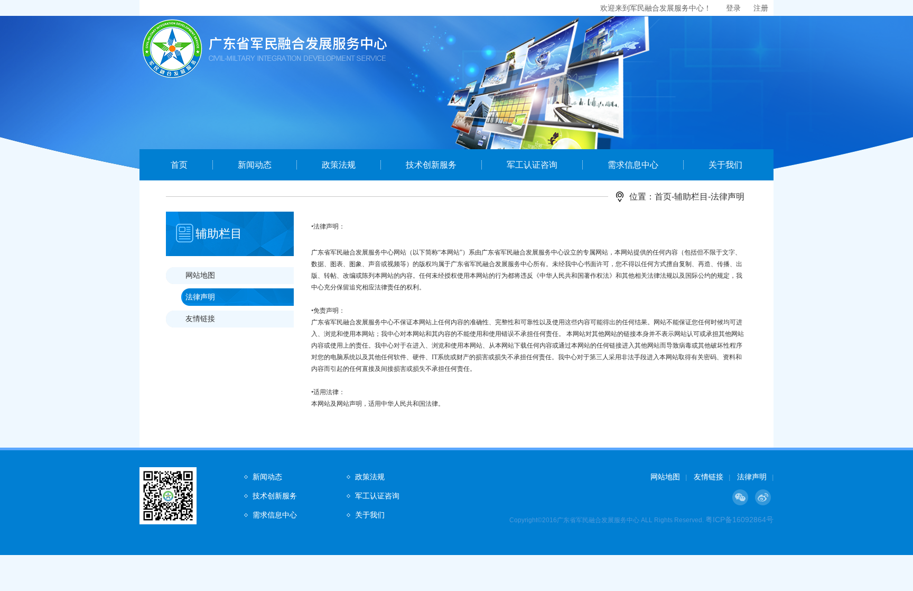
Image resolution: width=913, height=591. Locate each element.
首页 (179, 164)
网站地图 (200, 275)
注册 (760, 8)
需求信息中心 (633, 164)
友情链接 (200, 318)
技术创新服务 (431, 164)
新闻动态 (255, 164)
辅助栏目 (691, 196)
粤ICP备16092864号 (739, 519)
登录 (733, 8)
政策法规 (339, 164)
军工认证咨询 (532, 164)
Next (854, 109)
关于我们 (725, 164)
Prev (58, 109)
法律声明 (200, 297)
